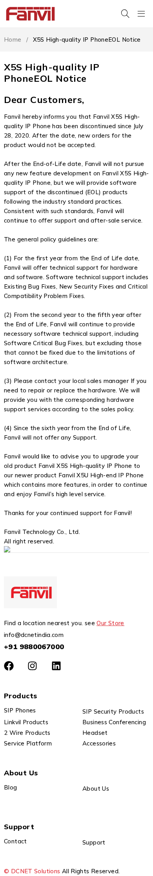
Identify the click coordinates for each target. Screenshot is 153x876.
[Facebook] (9, 666)
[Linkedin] (56, 666)
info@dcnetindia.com (34, 635)
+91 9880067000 (34, 646)
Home (13, 39)
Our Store (110, 623)
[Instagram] (32, 666)
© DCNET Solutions (32, 871)
